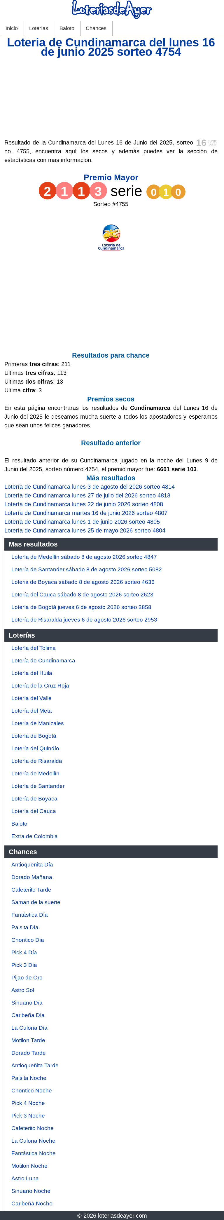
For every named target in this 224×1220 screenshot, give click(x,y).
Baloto (67, 28)
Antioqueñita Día (32, 865)
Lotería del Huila (31, 673)
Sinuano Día (27, 1003)
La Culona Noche (33, 1141)
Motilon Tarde (28, 1040)
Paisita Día (24, 927)
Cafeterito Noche (32, 1128)
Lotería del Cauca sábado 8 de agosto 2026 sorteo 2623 (82, 594)
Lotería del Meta (31, 711)
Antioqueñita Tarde (35, 1065)
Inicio (12, 28)
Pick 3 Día (24, 965)
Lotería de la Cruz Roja (40, 686)
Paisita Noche (28, 1078)
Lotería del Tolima (33, 648)
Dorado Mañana (31, 877)
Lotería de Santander (37, 786)
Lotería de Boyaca (34, 799)
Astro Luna (25, 1178)
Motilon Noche (29, 1166)
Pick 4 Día (24, 952)
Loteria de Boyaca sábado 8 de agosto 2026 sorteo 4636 (83, 582)
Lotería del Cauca (33, 811)
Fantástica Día (29, 915)
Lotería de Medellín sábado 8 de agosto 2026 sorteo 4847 (84, 557)
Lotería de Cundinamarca (43, 660)
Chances (96, 28)
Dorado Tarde (28, 1053)
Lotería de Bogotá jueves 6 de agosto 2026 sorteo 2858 (81, 607)
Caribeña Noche (31, 1203)
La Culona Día (29, 1028)
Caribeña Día (28, 1015)
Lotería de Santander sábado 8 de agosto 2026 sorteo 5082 (86, 569)
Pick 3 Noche (28, 1116)
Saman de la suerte (35, 902)
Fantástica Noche (33, 1153)
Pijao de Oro (27, 977)
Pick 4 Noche (28, 1103)
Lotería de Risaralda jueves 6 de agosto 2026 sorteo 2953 (84, 620)
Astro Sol (22, 990)
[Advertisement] (111, 97)
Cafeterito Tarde (31, 890)
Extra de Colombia (34, 836)
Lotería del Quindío (35, 748)
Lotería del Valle (31, 698)
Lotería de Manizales (37, 723)
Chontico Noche (31, 1090)
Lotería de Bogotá (33, 736)
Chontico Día (27, 940)
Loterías (38, 28)
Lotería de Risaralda (36, 761)
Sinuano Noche (30, 1191)
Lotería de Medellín (35, 773)
